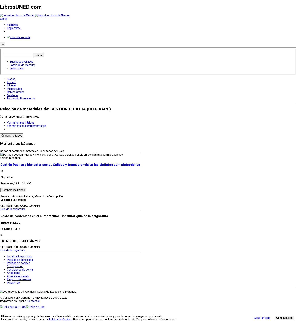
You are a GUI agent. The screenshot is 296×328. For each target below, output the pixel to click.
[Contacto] (33, 301)
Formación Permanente (21, 98)
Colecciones (17, 68)
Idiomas (11, 85)
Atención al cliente (18, 276)
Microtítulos (14, 88)
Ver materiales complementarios (26, 125)
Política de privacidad (20, 259)
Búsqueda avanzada (21, 61)
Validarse (12, 24)
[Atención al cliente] (18, 37)
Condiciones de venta (20, 269)
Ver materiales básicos (20, 122)
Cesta (3, 18)
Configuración (15, 266)
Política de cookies (18, 263)
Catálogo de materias (22, 65)
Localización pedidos (19, 256)
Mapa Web (13, 282)
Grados (11, 79)
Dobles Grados (15, 92)
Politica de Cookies (60, 319)
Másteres (12, 95)
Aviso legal (13, 272)
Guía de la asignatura (12, 209)
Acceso (11, 82)
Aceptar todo (262, 317)
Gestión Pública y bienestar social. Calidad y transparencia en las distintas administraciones (70, 165)
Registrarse (14, 28)
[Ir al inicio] (35, 15)
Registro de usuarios (19, 279)
